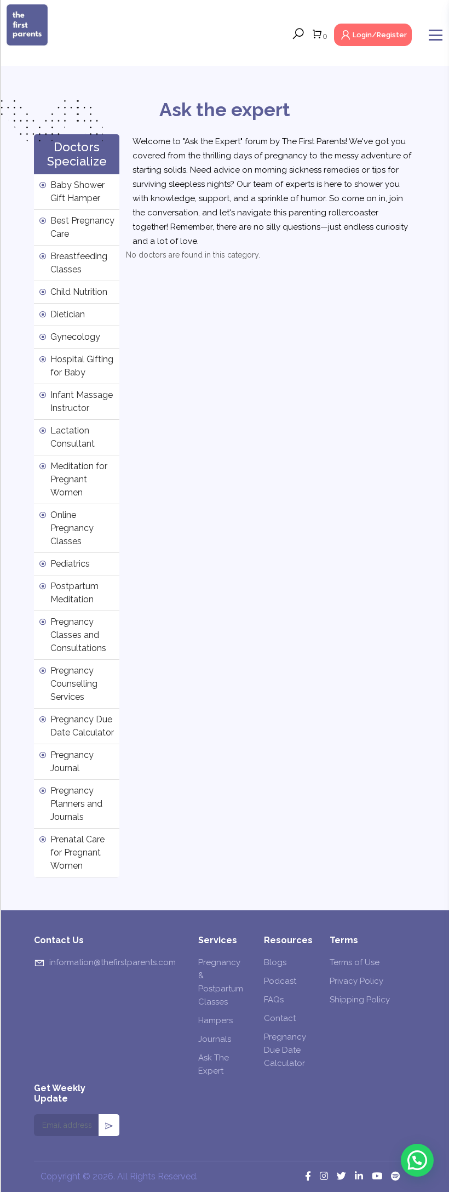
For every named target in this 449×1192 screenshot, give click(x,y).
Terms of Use (354, 962)
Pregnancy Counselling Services (73, 683)
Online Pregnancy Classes (72, 528)
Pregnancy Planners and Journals (76, 803)
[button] (417, 1160)
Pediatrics (70, 563)
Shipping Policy (360, 1000)
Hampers (215, 1020)
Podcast (280, 981)
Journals (214, 1039)
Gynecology (75, 337)
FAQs (274, 1000)
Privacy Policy (356, 981)
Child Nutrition (78, 292)
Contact (280, 1018)
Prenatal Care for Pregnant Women (77, 852)
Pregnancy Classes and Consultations (78, 635)
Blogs (275, 962)
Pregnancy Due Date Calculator (285, 1050)
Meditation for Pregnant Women (78, 479)
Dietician (67, 314)
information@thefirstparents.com (112, 962)
